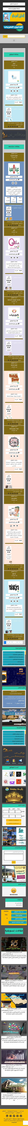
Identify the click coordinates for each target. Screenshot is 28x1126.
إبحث (5, 36)
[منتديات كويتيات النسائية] (8, 360)
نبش (14, 63)
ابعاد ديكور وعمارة (14, 428)
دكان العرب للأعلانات (18, 654)
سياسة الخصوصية (13, 1111)
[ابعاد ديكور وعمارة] (8, 493)
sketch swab (14, 365)
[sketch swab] (8, 424)
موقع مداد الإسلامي (18, 659)
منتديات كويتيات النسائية (14, 300)
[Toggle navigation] (14, 40)
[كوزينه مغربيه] (8, 225)
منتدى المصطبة (19, 739)
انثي (14, 230)
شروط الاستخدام (10, 1113)
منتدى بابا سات (19, 736)
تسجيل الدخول (14, 4)
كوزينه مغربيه (14, 155)
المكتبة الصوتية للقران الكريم (15, 664)
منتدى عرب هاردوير (18, 743)
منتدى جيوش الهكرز (18, 734)
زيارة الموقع (13, 84)
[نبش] (8, 126)
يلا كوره (14, 573)
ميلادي (22, 811)
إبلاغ (14, 862)
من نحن (22, 1111)
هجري (22, 816)
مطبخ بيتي (14, 498)
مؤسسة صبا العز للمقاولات (16, 657)
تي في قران (20, 661)
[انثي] (8, 295)
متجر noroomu (19, 652)
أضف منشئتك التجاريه (17, 922)
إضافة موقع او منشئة (14, 8)
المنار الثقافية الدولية (17, 741)
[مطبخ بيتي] (8, 569)
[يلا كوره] (8, 638)
